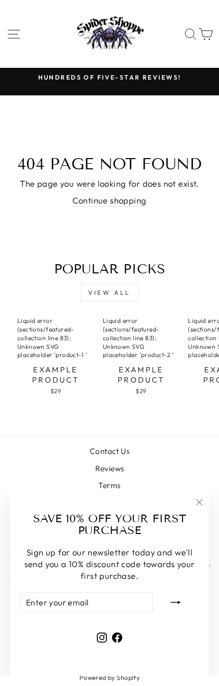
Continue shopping (109, 200)
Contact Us (109, 451)
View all (109, 292)
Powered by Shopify (109, 677)
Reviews (109, 468)
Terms (109, 485)
